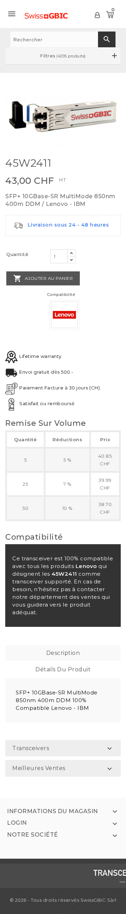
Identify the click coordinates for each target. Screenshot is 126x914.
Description (63, 653)
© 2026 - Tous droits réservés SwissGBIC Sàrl (63, 900)
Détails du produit (63, 669)
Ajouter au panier (43, 278)
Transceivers (30, 748)
